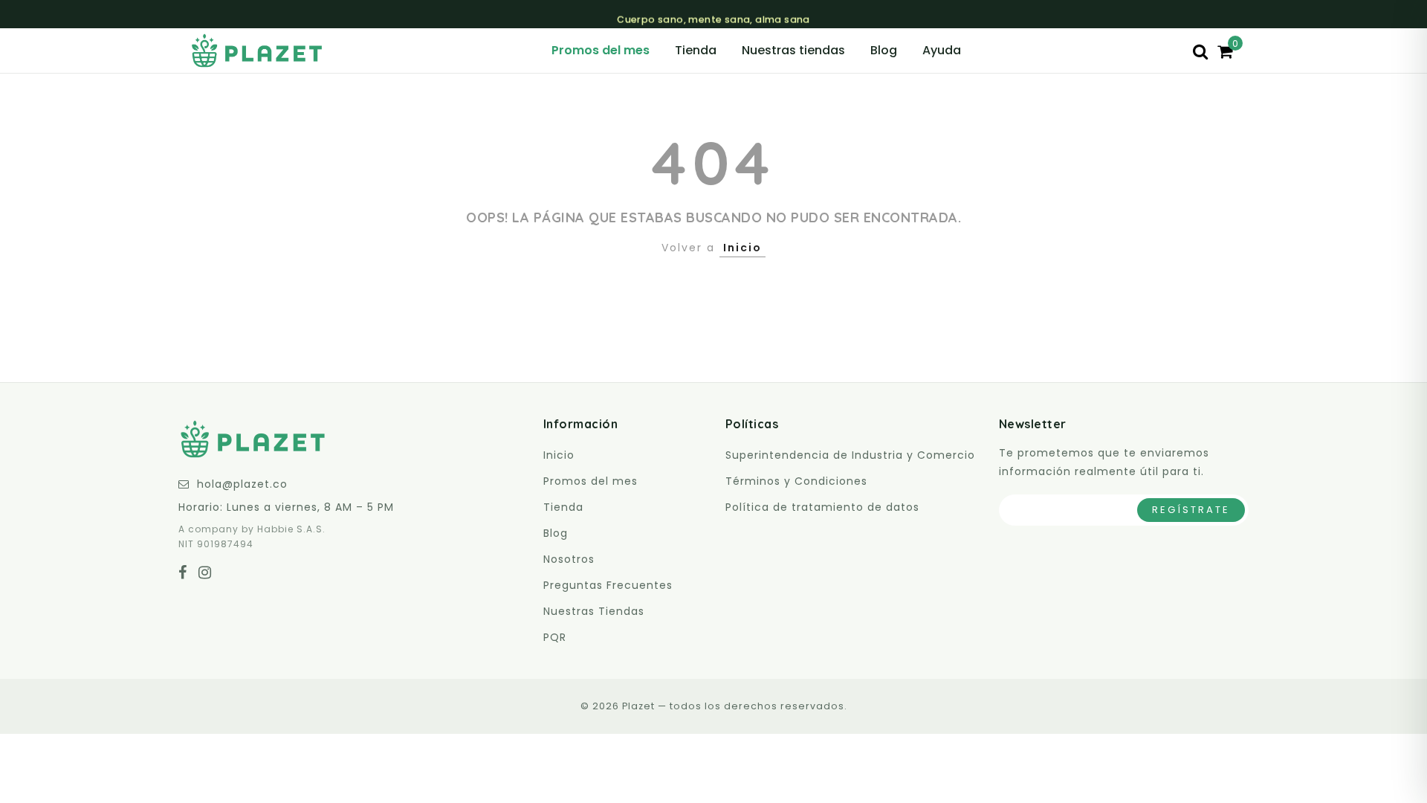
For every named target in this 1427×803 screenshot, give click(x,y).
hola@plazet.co (242, 484)
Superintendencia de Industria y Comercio (850, 455)
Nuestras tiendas (793, 50)
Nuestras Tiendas (593, 611)
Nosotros (569, 559)
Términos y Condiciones (796, 481)
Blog (883, 50)
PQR (554, 637)
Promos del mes (600, 50)
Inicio (742, 247)
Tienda (695, 50)
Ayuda (941, 50)
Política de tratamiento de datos (822, 507)
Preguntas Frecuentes (608, 585)
